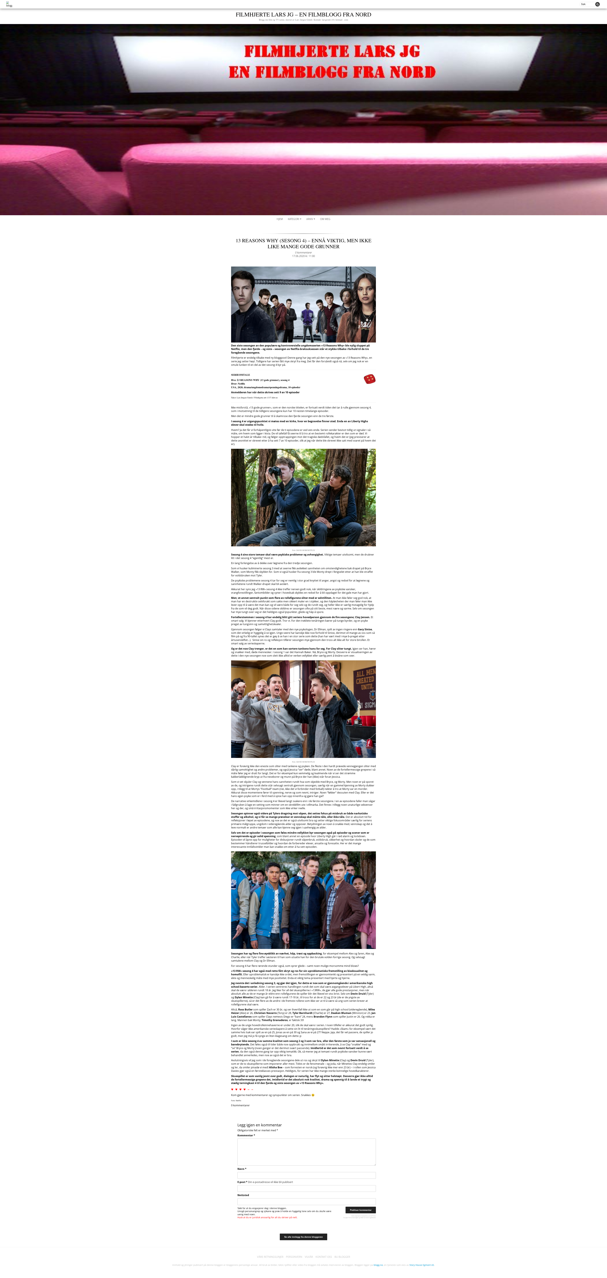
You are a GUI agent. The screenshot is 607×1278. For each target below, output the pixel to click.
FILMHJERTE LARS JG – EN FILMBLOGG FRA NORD (303, 15)
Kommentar (246, 1135)
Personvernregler (353, 1217)
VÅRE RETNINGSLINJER (270, 1257)
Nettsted (243, 1195)
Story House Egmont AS (421, 1264)
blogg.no (378, 1264)
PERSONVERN (294, 1257)
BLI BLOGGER (342, 1257)
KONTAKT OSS (324, 1257)
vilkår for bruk (364, 1217)
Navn (241, 1169)
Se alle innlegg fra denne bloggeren (303, 1237)
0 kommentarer (303, 252)
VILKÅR (309, 1257)
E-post (265, 1182)
